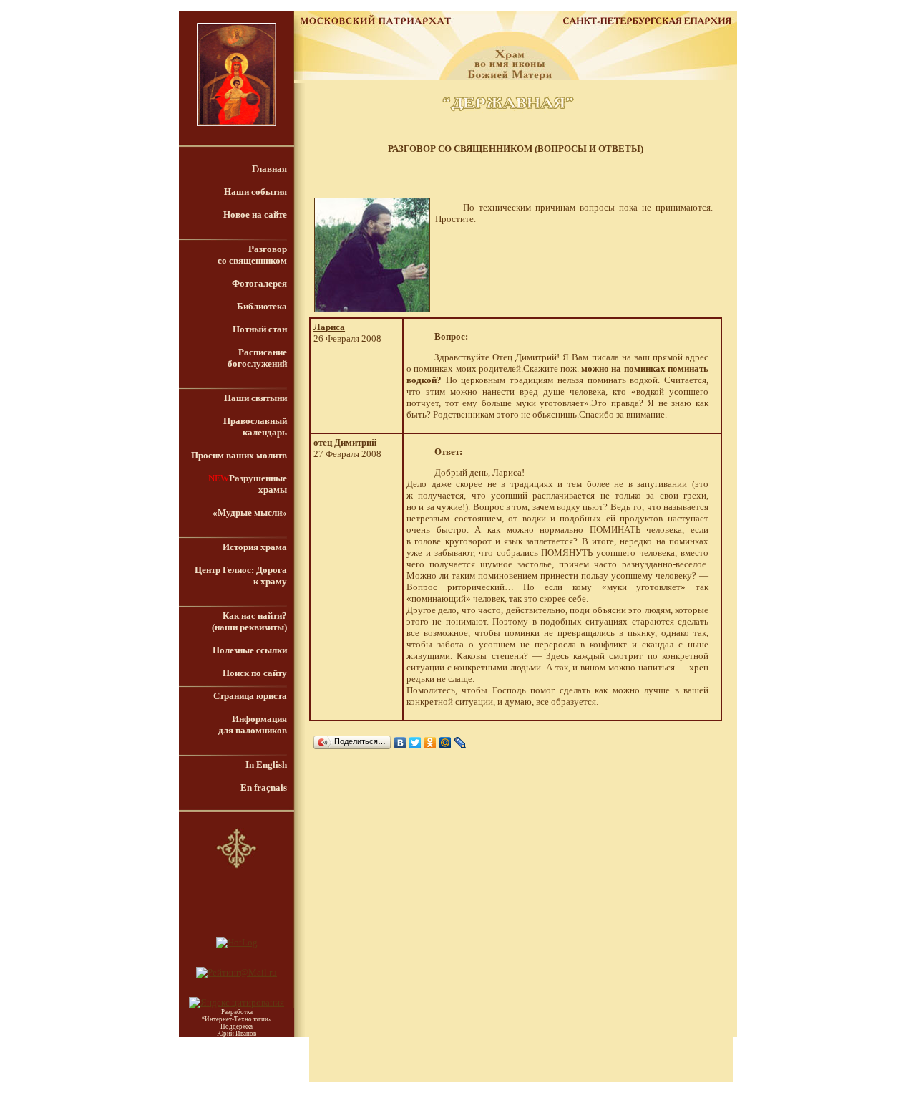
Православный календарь (255, 426)
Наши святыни (255, 398)
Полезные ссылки (250, 650)
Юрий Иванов (236, 1033)
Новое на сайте (255, 214)
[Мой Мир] (445, 742)
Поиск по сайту (255, 673)
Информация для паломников (252, 724)
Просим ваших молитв (239, 455)
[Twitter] (415, 742)
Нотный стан (260, 329)
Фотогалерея (259, 283)
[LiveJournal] (460, 742)
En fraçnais (263, 787)
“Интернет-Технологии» (237, 1019)
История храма (255, 546)
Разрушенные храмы (258, 484)
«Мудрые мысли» (250, 512)
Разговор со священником (252, 255)
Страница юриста (250, 695)
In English (266, 764)
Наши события (255, 191)
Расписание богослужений (257, 358)
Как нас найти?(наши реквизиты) (249, 621)
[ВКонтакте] (400, 742)
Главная (269, 168)
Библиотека (262, 306)
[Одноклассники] (430, 742)
